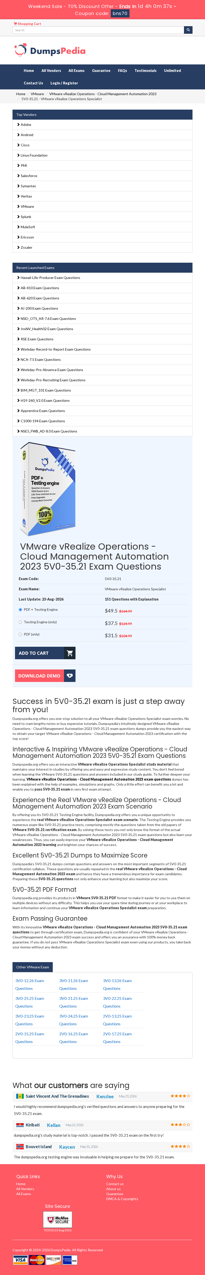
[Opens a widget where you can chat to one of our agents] (170, 1246)
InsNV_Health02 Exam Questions (46, 329)
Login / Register (64, 83)
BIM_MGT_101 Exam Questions (45, 390)
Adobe (25, 124)
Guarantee (101, 70)
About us (113, 1189)
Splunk (25, 216)
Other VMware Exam (32, 967)
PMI (23, 165)
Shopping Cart (29, 24)
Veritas (26, 196)
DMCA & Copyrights (122, 1199)
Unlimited (172, 70)
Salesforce (28, 176)
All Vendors (51, 70)
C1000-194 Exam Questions (42, 421)
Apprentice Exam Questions (42, 411)
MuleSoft (27, 227)
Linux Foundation (34, 155)
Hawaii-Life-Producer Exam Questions (50, 277)
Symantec (28, 186)
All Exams (76, 70)
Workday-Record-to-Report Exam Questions (55, 349)
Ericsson (27, 237)
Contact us (115, 1184)
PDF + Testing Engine (41, 609)
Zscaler (26, 247)
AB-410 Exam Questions (39, 288)
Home (29, 70)
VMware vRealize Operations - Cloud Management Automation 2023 (102, 94)
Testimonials (145, 70)
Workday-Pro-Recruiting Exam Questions (53, 380)
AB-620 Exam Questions (39, 298)
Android (26, 135)
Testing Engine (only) (40, 622)
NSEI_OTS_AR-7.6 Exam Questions (48, 318)
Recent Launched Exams (35, 267)
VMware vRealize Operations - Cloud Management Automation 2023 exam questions (98, 779)
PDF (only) (32, 634)
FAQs (122, 70)
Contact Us (33, 83)
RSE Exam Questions (37, 339)
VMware (37, 94)
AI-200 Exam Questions (39, 308)
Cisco (25, 145)
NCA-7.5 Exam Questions (40, 359)
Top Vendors (26, 114)
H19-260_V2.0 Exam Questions (45, 400)
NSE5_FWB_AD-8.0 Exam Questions (48, 431)
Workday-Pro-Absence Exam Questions (51, 370)
